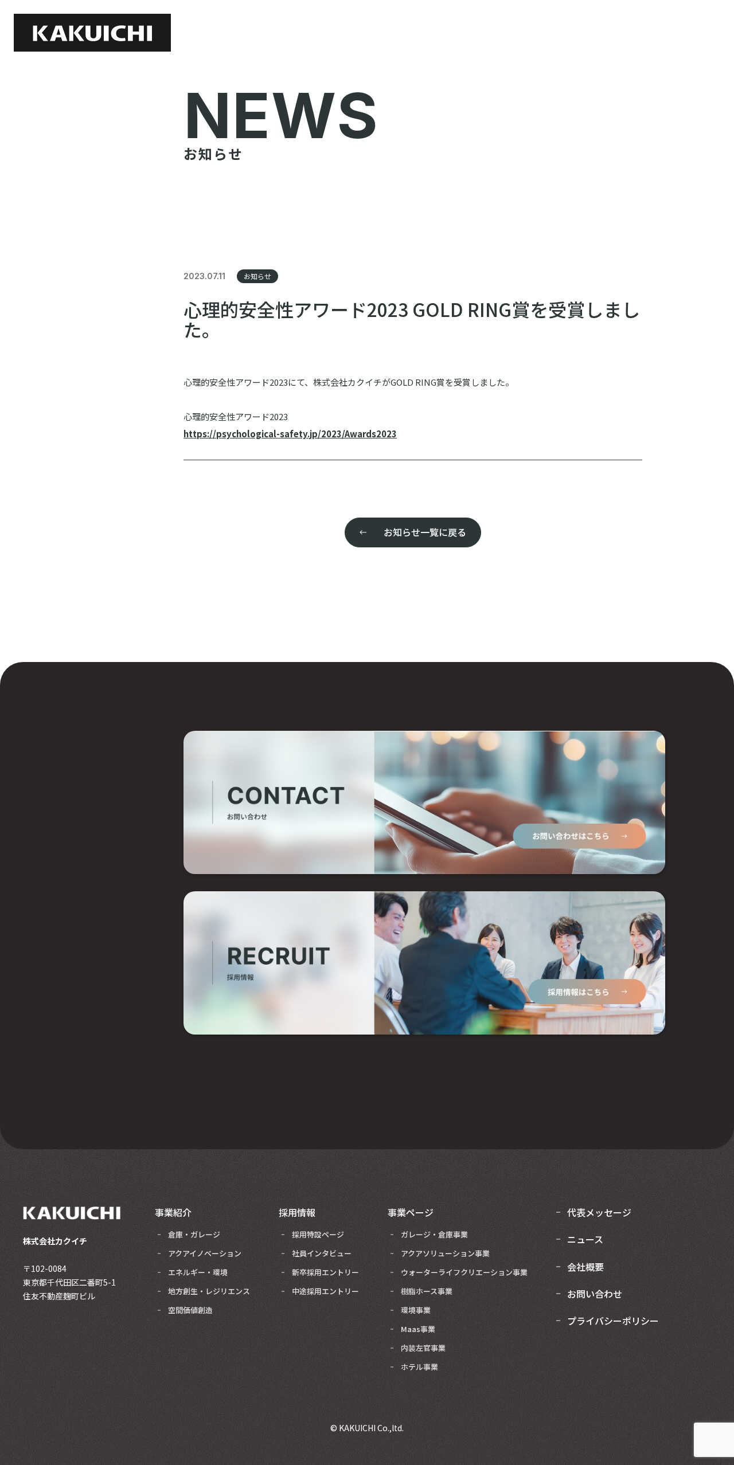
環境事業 (416, 1310)
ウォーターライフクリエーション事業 (464, 1272)
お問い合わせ (594, 1294)
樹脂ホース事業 (426, 1291)
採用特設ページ (318, 1234)
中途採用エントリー (325, 1291)
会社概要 (585, 1267)
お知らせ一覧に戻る (425, 532)
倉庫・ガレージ (194, 1234)
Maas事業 (418, 1329)
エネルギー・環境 (198, 1272)
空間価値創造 (190, 1310)
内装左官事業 (423, 1348)
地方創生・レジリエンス (209, 1291)
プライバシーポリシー (613, 1320)
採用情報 (297, 1212)
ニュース (585, 1239)
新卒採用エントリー (325, 1272)
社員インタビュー (322, 1253)
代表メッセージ (599, 1212)
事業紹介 (173, 1212)
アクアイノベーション (204, 1253)
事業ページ (411, 1212)
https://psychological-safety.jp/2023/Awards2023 (290, 434)
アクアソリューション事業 (445, 1253)
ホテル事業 (419, 1366)
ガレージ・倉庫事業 (434, 1234)
